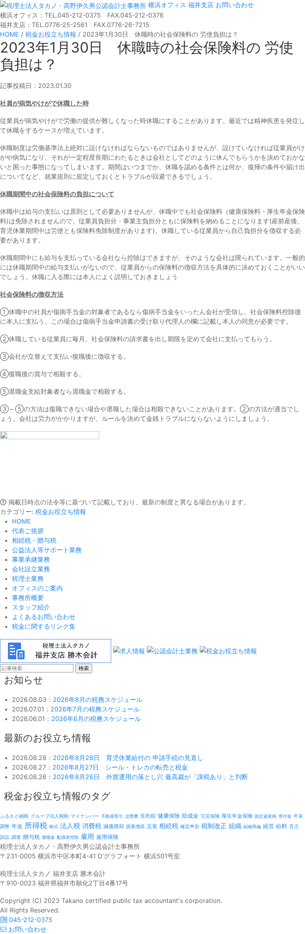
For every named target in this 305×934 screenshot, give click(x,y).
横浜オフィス (167, 5)
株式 (53, 826)
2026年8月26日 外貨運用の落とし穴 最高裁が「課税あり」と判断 (150, 777)
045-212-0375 (29, 920)
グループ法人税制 (50, 816)
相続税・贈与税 (34, 540)
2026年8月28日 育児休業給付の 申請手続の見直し (128, 758)
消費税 (91, 826)
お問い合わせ (234, 5)
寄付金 (284, 816)
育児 (294, 826)
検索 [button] (84, 668)
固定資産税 (265, 816)
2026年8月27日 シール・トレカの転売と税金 (120, 767)
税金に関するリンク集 (43, 626)
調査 (16, 837)
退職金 (48, 837)
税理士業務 (28, 578)
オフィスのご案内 (37, 588)
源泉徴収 (135, 826)
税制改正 (214, 826)
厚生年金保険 (237, 816)
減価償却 (113, 826)
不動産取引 (112, 816)
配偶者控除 (68, 837)
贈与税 (31, 836)
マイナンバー (85, 816)
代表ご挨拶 (28, 531)
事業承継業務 (31, 559)
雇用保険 (107, 836)
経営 (268, 826)
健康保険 (169, 815)
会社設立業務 (31, 569)
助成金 (190, 816)
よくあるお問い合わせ (43, 617)
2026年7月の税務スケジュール (95, 709)
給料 (281, 826)
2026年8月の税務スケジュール (98, 699)
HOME (21, 521)
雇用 (87, 836)
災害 (152, 826)
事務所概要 (28, 598)
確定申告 (189, 826)
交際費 (131, 816)
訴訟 (5, 837)
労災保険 (210, 816)
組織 (235, 826)
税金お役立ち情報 (60, 512)
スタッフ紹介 (31, 607)
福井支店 (200, 5)
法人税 (70, 825)
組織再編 (252, 826)
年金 (17, 826)
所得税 (36, 825)
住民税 (148, 816)
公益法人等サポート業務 (47, 550)
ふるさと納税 (14, 816)
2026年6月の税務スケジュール (96, 719)
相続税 (168, 826)
